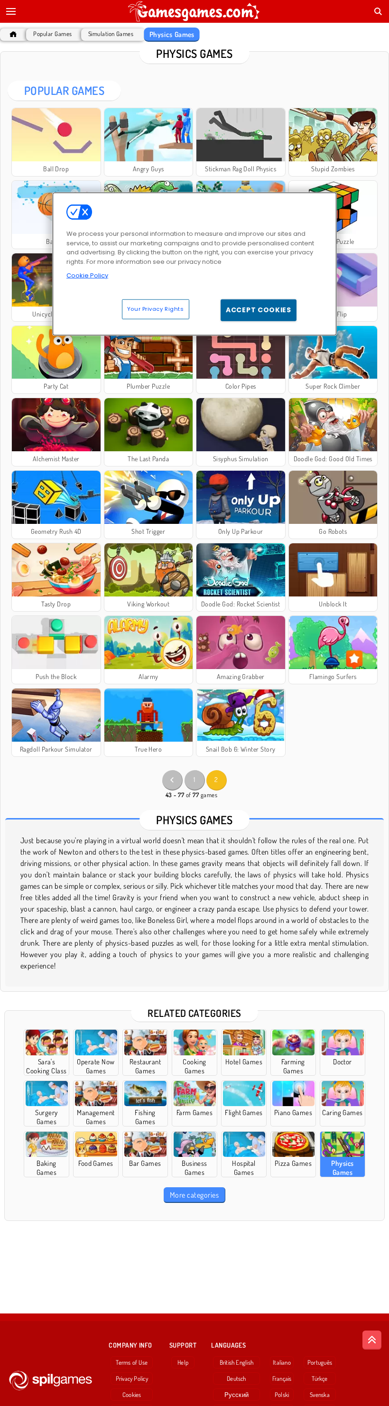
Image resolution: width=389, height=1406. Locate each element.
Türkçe (319, 1378)
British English (236, 1362)
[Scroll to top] (371, 1340)
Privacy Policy (132, 1378)
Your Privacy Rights (155, 309)
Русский (236, 1394)
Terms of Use (132, 1362)
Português (319, 1362)
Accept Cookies (258, 310)
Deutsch (236, 1378)
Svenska (320, 1394)
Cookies (131, 1394)
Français (282, 1378)
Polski (282, 1394)
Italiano (282, 1362)
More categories (194, 1195)
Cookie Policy (87, 275)
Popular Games (52, 34)
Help (182, 1362)
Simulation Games (111, 34)
